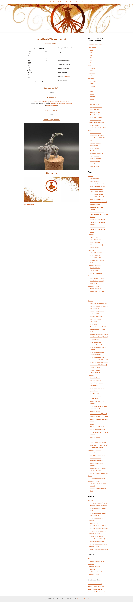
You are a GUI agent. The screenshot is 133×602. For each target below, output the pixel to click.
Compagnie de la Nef (96, 107)
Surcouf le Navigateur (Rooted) (99, 432)
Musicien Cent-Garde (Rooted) (98, 505)
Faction (60, 1)
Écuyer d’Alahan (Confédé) (97, 186)
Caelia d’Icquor (94, 453)
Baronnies (91, 78)
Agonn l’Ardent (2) (95, 239)
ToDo (89, 130)
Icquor (91, 91)
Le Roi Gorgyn (94, 523)
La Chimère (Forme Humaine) (98, 571)
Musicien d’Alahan (95, 204)
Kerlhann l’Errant (95, 408)
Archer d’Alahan (94, 178)
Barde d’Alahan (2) (95, 258)
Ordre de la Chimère (96, 117)
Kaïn (91, 60)
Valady (91, 101)
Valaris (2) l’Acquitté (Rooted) (99, 473)
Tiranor (92, 63)
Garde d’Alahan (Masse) (96, 194)
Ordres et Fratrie (93, 104)
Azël (91, 55)
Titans (90, 558)
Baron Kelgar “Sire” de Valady (98, 406)
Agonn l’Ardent (94, 237)
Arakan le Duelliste (95, 380)
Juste (35, 101)
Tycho (91, 70)
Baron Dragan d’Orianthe (97, 388)
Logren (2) (93, 424)
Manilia (92, 99)
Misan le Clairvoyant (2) (97, 291)
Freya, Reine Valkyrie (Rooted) (99, 549)
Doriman (92, 89)
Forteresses (91, 73)
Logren (92, 421)
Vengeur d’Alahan (95, 372)
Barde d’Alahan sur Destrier (98, 442)
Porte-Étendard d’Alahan (97, 212)
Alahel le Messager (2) (96, 245)
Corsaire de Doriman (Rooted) (98, 183)
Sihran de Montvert (95, 158)
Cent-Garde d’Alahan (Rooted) (98, 503)
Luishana (92, 96)
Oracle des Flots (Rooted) (97, 278)
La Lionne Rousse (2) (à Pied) (98, 414)
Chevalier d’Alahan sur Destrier (99, 306)
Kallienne (92, 68)
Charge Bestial (49, 101)
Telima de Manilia (95, 437)
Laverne (92, 94)
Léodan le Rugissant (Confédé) (99, 419)
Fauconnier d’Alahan (95, 319)
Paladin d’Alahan (94, 339)
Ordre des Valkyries (95, 120)
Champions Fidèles (93, 286)
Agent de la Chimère (96, 252)
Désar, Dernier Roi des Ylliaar (98, 137)
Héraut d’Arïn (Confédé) (97, 281)
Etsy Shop (53, 1)
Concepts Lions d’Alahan (95, 44)
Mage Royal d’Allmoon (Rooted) (99, 445)
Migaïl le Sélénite (95, 268)
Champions (91, 234)
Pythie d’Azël (93, 283)
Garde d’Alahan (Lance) (96, 191)
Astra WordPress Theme (84, 598)
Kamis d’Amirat (94, 148)
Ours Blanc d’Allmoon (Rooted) (99, 337)
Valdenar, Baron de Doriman (98, 531)
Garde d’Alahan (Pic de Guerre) (99, 196)
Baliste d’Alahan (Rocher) (95, 589)
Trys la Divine (94, 163)
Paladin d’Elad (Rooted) (96, 447)
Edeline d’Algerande (95, 143)
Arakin (91, 50)
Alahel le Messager (95, 242)
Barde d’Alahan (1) (95, 255)
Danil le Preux (94, 385)
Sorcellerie (69, 103)
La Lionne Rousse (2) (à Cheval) (99, 416)
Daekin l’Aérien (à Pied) (96, 536)
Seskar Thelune (94, 156)
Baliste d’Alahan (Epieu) (95, 584)
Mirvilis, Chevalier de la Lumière (99, 544)
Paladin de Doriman (95, 342)
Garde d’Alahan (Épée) (96, 189)
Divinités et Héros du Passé (96, 122)
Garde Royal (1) (94, 321)
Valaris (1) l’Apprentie (96, 273)
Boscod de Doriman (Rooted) (98, 303)
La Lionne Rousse (95, 411)
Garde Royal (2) (94, 324)
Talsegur (92, 434)
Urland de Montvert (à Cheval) (99, 528)
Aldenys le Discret (95, 378)
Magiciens (91, 250)
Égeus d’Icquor (94, 391)
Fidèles (90, 275)
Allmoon (67, 76)
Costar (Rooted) (94, 247)
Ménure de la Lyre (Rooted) (98, 468)
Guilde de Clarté (94, 109)
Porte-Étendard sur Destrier (98, 357)
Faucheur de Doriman (96, 316)
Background (79, 1)
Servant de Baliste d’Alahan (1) (99, 359)
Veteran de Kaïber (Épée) (97, 219)
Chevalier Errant (94, 308)
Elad (91, 57)
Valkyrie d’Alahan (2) (96, 370)
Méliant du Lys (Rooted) (97, 427)
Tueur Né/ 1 (41, 101)
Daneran (92, 86)
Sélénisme (62, 103)
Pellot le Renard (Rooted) (97, 429)
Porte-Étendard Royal (96, 518)
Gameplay (69, 1)
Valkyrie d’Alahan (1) (95, 367)
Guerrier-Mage (64, 101)
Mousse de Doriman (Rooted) (98, 202)
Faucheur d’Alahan (95, 313)
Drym (91, 140)
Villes (89, 65)
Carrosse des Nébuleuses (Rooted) (98, 591)
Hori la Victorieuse (95, 396)
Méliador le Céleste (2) (96, 460)
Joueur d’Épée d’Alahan (96, 199)
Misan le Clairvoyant (95, 288)
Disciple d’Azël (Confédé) (97, 311)
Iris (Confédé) (94, 398)
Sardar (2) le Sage (95, 470)
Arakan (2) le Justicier (96, 383)
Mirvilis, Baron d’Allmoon (97, 541)
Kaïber (91, 76)
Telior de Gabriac (95, 161)
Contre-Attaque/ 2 (51, 105)
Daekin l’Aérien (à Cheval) (97, 538)
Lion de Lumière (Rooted (97, 561)
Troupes (90, 176)
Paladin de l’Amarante (96, 344)
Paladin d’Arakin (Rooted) (97, 478)
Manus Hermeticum (95, 114)
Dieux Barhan (92, 47)
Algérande (93, 81)
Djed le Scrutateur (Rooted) (98, 455)
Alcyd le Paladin (94, 125)
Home (46, 1)
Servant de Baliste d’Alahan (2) (99, 362)
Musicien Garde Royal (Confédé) (99, 334)
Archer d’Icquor (94, 181)
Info (88, 1)
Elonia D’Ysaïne (94, 145)
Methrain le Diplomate (96, 153)
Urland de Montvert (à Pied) (98, 525)
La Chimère (93, 569)
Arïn (91, 52)
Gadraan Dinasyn (94, 393)
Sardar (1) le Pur (94, 270)
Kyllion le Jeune (94, 166)
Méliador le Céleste (95, 458)
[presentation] (63, 2)
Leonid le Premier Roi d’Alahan (99, 127)
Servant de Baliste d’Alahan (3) (99, 365)
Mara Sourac (93, 150)
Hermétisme (54, 103)
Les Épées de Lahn (95, 112)
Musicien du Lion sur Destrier (98, 326)
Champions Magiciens (94, 265)
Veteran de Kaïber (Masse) (97, 227)
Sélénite (57, 101)
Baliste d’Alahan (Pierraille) (96, 586)
